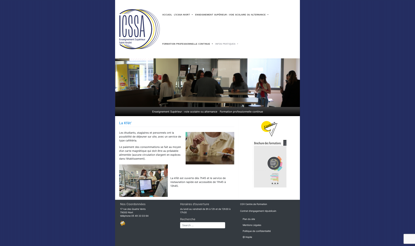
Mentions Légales (252, 225)
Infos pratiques (225, 43)
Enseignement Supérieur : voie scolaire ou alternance (230, 14)
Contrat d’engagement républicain (258, 211)
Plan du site (249, 219)
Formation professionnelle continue (186, 43)
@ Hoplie (247, 237)
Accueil (167, 14)
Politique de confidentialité (257, 231)
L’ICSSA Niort (182, 14)
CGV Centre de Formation (253, 204)
